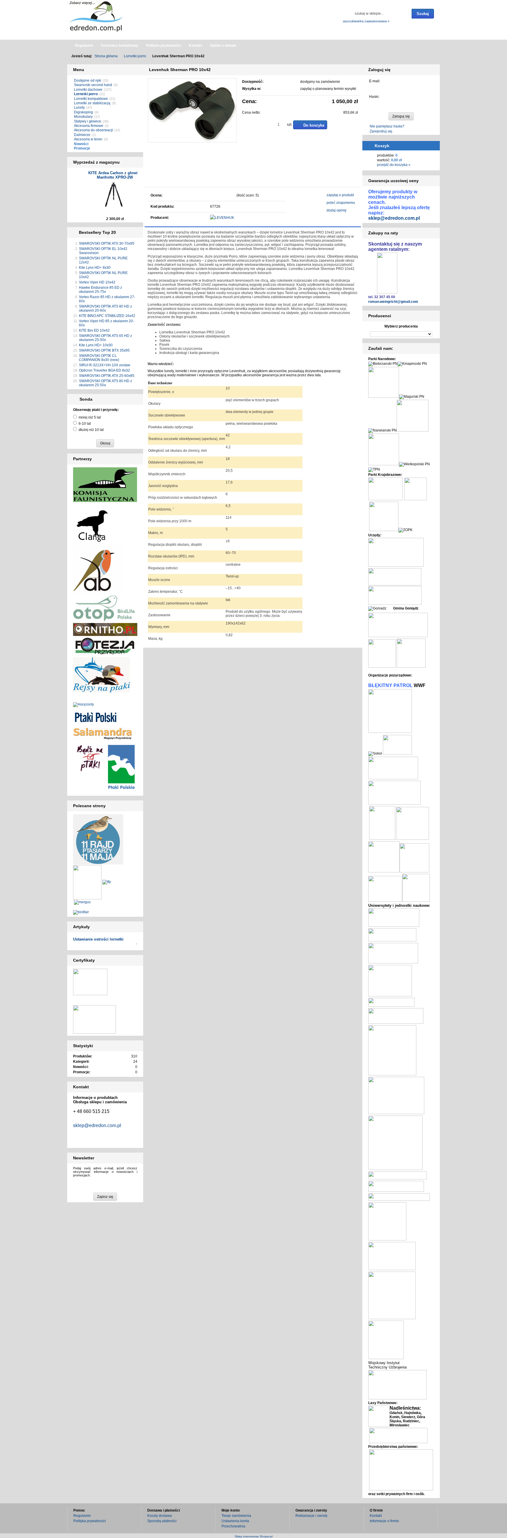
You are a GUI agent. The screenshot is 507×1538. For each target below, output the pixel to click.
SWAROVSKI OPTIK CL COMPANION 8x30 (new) (99, 358)
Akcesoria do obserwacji (93, 130)
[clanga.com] (92, 525)
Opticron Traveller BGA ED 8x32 (104, 370)
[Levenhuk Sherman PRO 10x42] (154, 175)
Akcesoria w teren (88, 139)
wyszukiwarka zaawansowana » (366, 21)
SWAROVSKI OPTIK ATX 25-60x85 (106, 376)
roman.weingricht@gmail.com (393, 302)
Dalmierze (82, 135)
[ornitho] (105, 629)
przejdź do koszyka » (393, 165)
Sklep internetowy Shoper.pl (254, 1536)
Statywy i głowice (87, 121)
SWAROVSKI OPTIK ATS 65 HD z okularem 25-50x (105, 338)
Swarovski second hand (93, 85)
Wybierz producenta (401, 326)
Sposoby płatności (162, 1521)
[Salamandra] (102, 733)
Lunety (79, 107)
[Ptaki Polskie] (121, 767)
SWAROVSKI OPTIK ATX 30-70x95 (106, 243)
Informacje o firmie (384, 1521)
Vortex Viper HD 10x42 (97, 282)
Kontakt (376, 1516)
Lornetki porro (86, 94)
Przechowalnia (233, 1526)
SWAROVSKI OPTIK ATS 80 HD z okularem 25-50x (105, 383)
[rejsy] (105, 646)
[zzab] (98, 569)
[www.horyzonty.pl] (83, 704)
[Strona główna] (96, 16)
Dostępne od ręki (87, 80)
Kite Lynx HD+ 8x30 (95, 268)
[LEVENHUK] (222, 218)
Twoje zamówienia (236, 1516)
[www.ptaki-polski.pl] (95, 717)
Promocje (82, 148)
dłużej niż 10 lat (91, 430)
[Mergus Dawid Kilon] (82, 902)
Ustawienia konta (235, 1521)
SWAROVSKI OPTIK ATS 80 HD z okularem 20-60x (105, 308)
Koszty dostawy (159, 1516)
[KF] (105, 484)
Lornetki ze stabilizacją (92, 103)
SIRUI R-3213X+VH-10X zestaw (104, 365)
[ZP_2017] (106, 882)
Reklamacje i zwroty (311, 1516)
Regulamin (82, 1516)
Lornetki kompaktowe (91, 99)
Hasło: (374, 97)
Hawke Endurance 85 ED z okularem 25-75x (100, 290)
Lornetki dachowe (88, 90)
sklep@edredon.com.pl (97, 1125)
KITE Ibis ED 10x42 (94, 330)
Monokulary (83, 117)
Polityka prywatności (89, 1521)
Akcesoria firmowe (88, 126)
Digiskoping (83, 112)
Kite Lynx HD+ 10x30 (96, 345)
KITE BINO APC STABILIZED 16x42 (107, 316)
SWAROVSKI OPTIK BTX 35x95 (104, 350)
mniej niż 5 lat (90, 417)
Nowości (81, 144)
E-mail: (374, 81)
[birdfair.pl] (81, 912)
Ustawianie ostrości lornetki (98, 939)
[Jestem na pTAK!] (90, 758)
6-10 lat (85, 424)
